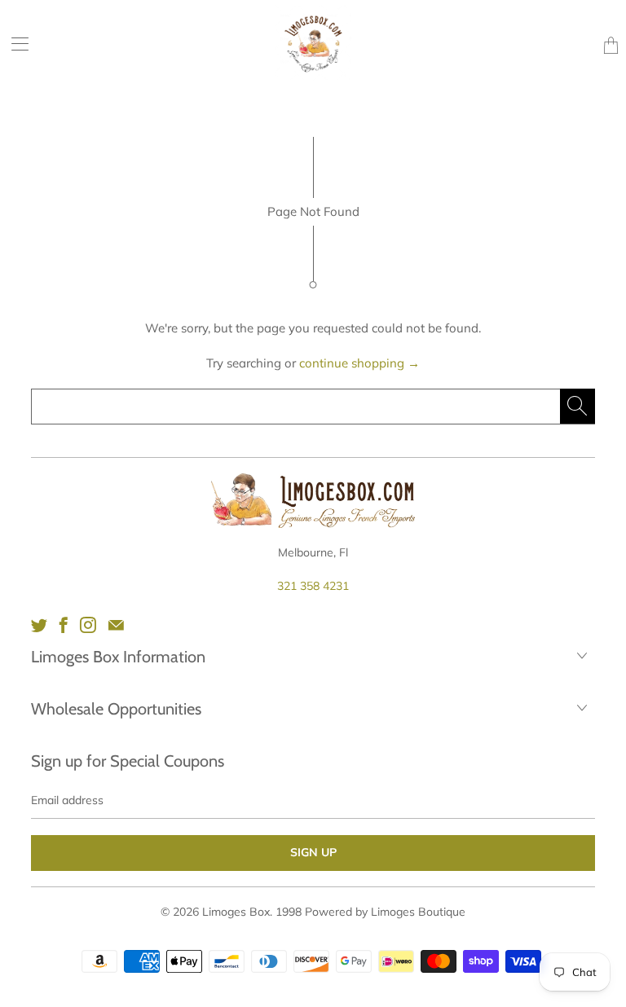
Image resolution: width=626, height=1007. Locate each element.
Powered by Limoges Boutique (385, 911)
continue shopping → (359, 363)
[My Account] (14, 43)
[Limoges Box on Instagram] (88, 625)
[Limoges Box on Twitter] (39, 625)
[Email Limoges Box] (116, 625)
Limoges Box (236, 911)
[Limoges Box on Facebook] (64, 625)
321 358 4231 (313, 585)
